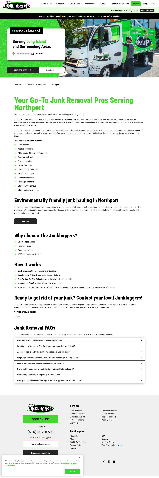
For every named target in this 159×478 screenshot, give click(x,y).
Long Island (43, 84)
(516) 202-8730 (20, 70)
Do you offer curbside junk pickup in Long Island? (39, 375)
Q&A (103, 436)
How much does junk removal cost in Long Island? (39, 340)
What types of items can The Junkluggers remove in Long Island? (46, 346)
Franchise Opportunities (40, 453)
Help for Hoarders (108, 417)
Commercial (75, 423)
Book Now (50, 70)
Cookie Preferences (70, 463)
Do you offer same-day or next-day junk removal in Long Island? (45, 369)
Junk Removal (76, 410)
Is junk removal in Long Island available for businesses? (42, 363)
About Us (74, 436)
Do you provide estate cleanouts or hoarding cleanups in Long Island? (48, 358)
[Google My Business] (114, 461)
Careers (104, 439)
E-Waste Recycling (77, 417)
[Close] (79, 457)
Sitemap (73, 448)
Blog (72, 439)
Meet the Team (107, 442)
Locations (19, 84)
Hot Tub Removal (77, 420)
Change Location (147, 10)
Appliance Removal (109, 410)
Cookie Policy (10, 465)
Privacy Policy (76, 445)
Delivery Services (108, 420)
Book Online (40, 419)
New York (31, 84)
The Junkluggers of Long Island (124, 10)
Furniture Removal (77, 413)
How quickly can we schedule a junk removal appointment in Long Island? (50, 381)
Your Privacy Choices (110, 445)
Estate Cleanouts (108, 413)
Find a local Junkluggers (40, 444)
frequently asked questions (69, 334)
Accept (72, 471)
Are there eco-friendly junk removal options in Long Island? (43, 352)
